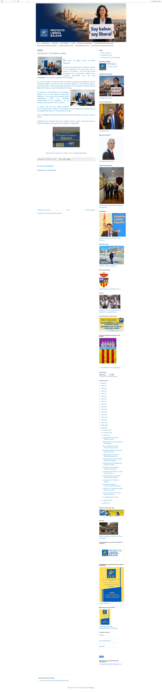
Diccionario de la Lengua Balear (84, 43)
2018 (103, 399)
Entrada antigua (90, 210)
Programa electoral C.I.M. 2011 (66, 45)
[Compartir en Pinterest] (69, 159)
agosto (105, 503)
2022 (103, 393)
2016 (103, 404)
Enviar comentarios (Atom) (54, 213)
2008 (103, 425)
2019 (103, 396)
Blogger (92, 687)
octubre (105, 435)
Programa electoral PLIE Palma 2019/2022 (47, 45)
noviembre (106, 432)
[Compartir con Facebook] (68, 159)
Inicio (38, 43)
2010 (103, 420)
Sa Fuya (73, 43)
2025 (103, 385)
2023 (103, 391)
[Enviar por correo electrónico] (63, 159)
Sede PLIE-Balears (64, 43)
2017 (103, 401)
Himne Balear (55, 43)
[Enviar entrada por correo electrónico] (60, 159)
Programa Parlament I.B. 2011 (82, 45)
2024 (103, 388)
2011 (102, 417)
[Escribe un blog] (65, 159)
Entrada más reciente (44, 210)
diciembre (106, 430)
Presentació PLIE (46, 43)
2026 (103, 383)
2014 (103, 409)
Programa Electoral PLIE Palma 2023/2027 (104, 43)
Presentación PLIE (106, 55)
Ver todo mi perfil (112, 66)
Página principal (106, 53)
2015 (103, 406)
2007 (103, 428)
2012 (103, 414)
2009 (103, 422)
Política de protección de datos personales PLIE (102, 45)
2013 (103, 412)
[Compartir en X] (66, 159)
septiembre (106, 500)
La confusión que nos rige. (110, 497)
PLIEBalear (112, 64)
